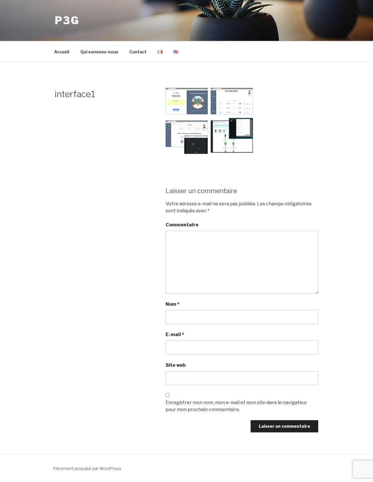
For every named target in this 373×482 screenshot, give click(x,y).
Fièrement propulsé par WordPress (87, 468)
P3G (67, 20)
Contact (138, 51)
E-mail (175, 334)
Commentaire (182, 225)
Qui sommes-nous (99, 51)
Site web (176, 365)
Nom (173, 304)
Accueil (61, 51)
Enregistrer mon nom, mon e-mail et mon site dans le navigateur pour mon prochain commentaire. (236, 406)
